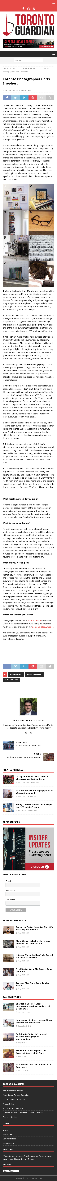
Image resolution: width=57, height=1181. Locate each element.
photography (11, 680)
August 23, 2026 (23, 933)
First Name (10, 890)
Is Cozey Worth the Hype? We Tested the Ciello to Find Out (34, 956)
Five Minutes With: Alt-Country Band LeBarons (34, 970)
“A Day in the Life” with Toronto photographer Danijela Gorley (32, 777)
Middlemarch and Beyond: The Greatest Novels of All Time (31, 1051)
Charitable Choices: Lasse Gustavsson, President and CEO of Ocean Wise (33, 1006)
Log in (5, 1130)
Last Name (10, 900)
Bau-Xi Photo (34, 620)
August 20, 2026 (23, 989)
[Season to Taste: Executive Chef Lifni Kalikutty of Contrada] (8, 930)
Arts (15, 68)
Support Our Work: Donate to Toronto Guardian (23, 1112)
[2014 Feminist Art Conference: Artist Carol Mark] (8, 1067)
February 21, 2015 (12, 90)
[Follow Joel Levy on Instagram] (30, 732)
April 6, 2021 (22, 810)
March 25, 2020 (23, 782)
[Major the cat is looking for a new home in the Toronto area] (8, 944)
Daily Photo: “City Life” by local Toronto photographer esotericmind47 (31, 1036)
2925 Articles (38, 720)
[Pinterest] (34, 8)
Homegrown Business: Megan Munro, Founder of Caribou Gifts (34, 1021)
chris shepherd (34, 674)
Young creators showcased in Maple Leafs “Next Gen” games (34, 805)
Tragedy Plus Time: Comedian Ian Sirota (32, 984)
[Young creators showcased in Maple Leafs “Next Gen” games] (8, 807)
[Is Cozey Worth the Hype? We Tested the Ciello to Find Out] (8, 958)
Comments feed (9, 1139)
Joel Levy (27, 90)
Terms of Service (10, 1117)
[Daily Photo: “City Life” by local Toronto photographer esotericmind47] (8, 1037)
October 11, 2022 (24, 1012)
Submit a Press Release (13, 1108)
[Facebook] (23, 8)
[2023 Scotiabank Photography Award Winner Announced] (8, 793)
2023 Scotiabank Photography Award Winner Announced (34, 791)
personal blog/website (43, 627)
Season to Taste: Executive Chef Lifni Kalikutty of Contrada (34, 928)
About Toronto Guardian (13, 1090)
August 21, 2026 (23, 961)
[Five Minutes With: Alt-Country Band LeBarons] (8, 972)
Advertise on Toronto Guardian (16, 1095)
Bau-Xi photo (16, 674)
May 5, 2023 (22, 796)
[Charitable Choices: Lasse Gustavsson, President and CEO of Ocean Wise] (8, 1007)
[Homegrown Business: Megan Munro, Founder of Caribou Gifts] (8, 1023)
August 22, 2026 (23, 947)
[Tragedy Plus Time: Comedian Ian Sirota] (8, 986)
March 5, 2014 (23, 1070)
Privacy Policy (8, 1104)
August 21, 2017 (23, 1042)
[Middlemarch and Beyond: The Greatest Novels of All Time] (8, 1053)
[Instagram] (28, 8)
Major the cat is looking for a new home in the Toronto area (33, 942)
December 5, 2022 (24, 1026)
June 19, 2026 (22, 1056)
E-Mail (8, 881)
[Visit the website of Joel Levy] (26, 732)
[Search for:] (28, 60)
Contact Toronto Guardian (14, 1099)
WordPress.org (9, 1143)
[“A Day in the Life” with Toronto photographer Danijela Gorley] (8, 779)
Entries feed (8, 1134)
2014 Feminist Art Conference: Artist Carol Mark (34, 1065)
